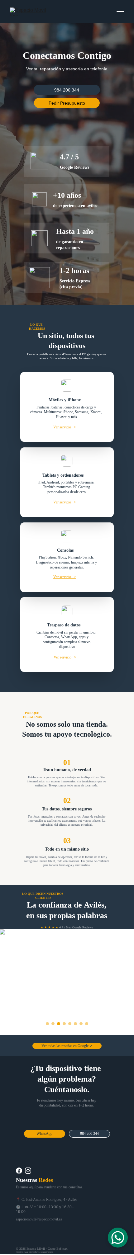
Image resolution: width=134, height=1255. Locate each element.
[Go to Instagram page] (28, 1171)
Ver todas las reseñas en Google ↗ (67, 1046)
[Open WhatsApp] (118, 1238)
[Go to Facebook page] (19, 1171)
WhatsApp (44, 1133)
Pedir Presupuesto (67, 103)
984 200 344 (66, 89)
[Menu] (120, 11)
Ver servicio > (64, 427)
